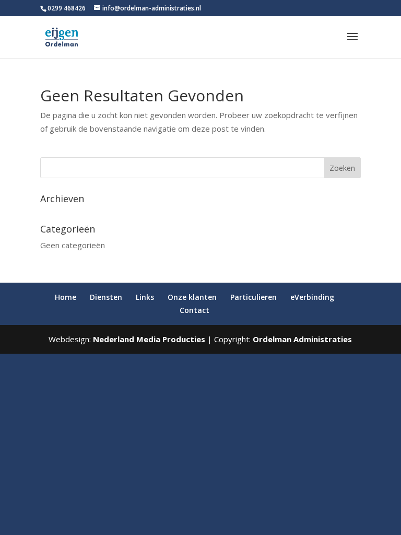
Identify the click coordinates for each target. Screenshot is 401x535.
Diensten (106, 297)
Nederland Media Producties (149, 339)
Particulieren (253, 297)
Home (65, 297)
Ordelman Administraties (302, 339)
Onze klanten (192, 297)
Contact (194, 310)
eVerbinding (312, 297)
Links (145, 297)
